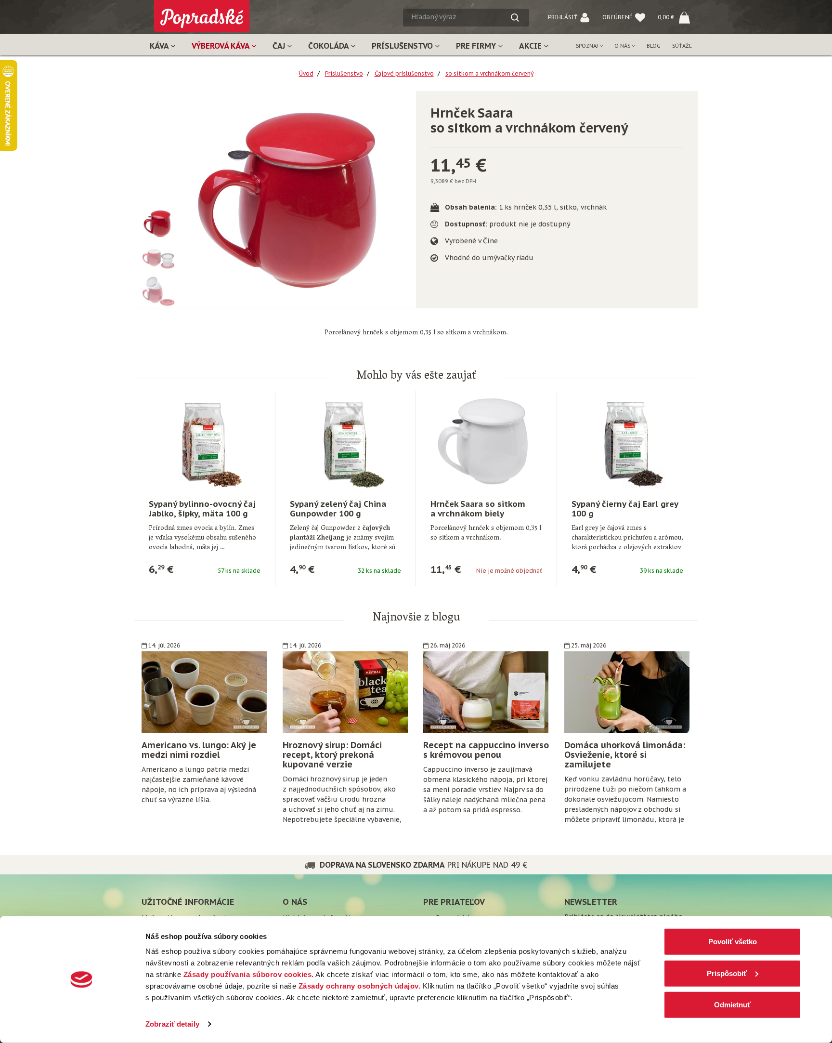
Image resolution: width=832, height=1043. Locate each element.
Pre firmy (477, 46)
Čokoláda (329, 46)
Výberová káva (221, 46)
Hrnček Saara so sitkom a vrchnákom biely (477, 509)
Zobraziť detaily (172, 1024)
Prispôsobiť (727, 973)
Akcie (531, 46)
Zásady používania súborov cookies (247, 974)
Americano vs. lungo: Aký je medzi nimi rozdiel (199, 749)
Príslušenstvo (403, 46)
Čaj (280, 46)
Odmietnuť (732, 1005)
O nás (623, 45)
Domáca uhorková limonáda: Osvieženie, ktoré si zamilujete (624, 754)
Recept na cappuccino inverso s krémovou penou (486, 749)
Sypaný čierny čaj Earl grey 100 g (625, 509)
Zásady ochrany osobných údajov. (360, 986)
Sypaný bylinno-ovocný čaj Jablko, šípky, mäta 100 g (202, 509)
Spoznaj (587, 45)
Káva (160, 46)
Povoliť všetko (732, 941)
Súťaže (682, 45)
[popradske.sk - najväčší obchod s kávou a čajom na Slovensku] (202, 12)
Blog (654, 45)
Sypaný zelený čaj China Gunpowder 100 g (338, 509)
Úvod (306, 73)
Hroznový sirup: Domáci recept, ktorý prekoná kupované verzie (332, 754)
